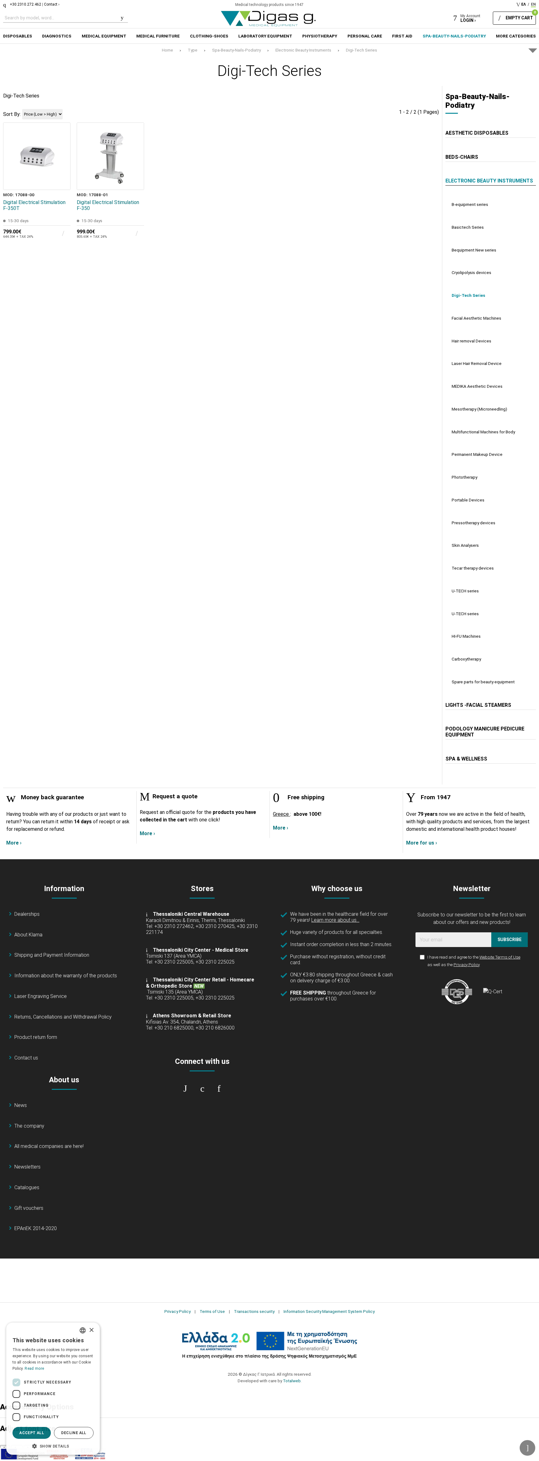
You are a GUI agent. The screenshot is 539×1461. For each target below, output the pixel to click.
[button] (53, 1446)
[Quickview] (61, 152)
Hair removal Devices (471, 340)
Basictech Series (468, 227)
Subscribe (510, 939)
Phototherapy (464, 477)
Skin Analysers (465, 545)
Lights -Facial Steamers (478, 705)
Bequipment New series (474, 249)
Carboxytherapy (466, 658)
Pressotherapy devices (473, 522)
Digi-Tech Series (361, 49)
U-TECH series (465, 590)
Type (192, 49)
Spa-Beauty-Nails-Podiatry (236, 49)
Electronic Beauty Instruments (303, 49)
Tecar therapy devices (473, 568)
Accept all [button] (31, 1433)
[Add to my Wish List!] (61, 166)
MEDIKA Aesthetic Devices (477, 386)
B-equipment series (470, 204)
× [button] (91, 1330)
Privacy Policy (467, 964)
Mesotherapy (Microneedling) (479, 408)
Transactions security (254, 1311)
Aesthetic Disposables (476, 133)
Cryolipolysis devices (471, 272)
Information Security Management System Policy (329, 1311)
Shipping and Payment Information (51, 955)
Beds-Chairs (461, 157)
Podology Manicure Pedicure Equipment (484, 732)
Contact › (52, 4)
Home (167, 49)
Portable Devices (468, 499)
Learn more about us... (335, 920)
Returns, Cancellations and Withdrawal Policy (63, 1017)
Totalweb (292, 1380)
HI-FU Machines (466, 636)
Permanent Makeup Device (477, 454)
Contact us (26, 1058)
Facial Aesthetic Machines (476, 318)
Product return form (35, 1037)
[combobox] (83, 1330)
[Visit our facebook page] (185, 1088)
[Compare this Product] (61, 181)
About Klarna (28, 935)
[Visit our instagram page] (202, 1088)
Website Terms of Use (499, 957)
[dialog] (53, 1389)
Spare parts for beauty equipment (483, 681)
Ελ (523, 4)
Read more (34, 1368)
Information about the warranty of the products (65, 976)
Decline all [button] (73, 1433)
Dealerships (27, 914)
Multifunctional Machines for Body (483, 431)
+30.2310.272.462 (25, 4)
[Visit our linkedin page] (219, 1088)
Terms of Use (212, 1311)
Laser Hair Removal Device (477, 363)
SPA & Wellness (466, 759)
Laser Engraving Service (40, 996)
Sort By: (12, 114)
